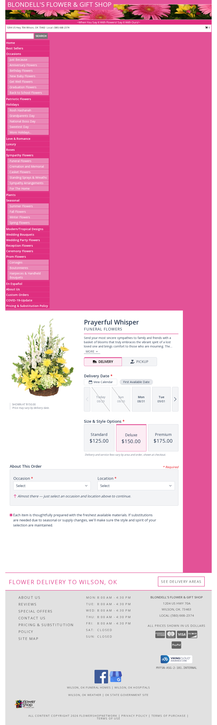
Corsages (16, 262)
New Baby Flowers (22, 76)
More (90, 351)
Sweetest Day (19, 127)
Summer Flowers (21, 206)
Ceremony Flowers (19, 251)
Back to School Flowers (26, 93)
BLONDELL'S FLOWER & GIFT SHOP (59, 4)
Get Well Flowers (21, 82)
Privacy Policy (134, 716)
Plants (10, 195)
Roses (10, 150)
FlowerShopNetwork (98, 716)
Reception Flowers (19, 246)
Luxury (11, 144)
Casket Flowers (20, 172)
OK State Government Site (127, 695)
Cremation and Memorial (27, 166)
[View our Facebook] (101, 682)
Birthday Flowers (21, 71)
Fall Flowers (18, 212)
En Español (14, 284)
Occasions (13, 54)
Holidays (12, 104)
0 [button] (209, 27)
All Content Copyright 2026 (53, 716)
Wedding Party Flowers (23, 240)
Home (10, 43)
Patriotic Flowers (18, 99)
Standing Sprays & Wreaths (28, 177)
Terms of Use (108, 718)
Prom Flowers (16, 257)
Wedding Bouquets (20, 234)
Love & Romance (18, 139)
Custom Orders (17, 295)
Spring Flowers (20, 223)
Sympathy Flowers (19, 155)
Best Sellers (14, 48)
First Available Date (136, 382)
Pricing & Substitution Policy (27, 306)
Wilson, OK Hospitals (132, 687)
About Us (13, 289)
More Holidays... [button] (20, 132)
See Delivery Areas (181, 581)
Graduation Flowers (23, 87)
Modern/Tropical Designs (24, 229)
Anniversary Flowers (23, 65)
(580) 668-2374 (61, 27)
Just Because (18, 59)
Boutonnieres (19, 268)
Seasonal (12, 200)
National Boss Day (22, 121)
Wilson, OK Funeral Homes (89, 687)
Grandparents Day (22, 116)
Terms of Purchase (169, 716)
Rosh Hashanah (20, 110)
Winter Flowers (20, 217)
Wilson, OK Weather (84, 695)
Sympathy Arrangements (26, 183)
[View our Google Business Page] (115, 682)
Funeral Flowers (20, 161)
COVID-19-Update (19, 300)
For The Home (20, 188)
